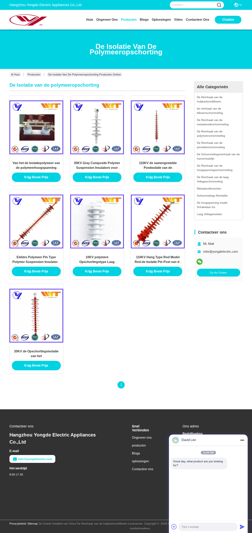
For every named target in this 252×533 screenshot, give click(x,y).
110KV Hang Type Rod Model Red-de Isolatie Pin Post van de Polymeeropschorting (158, 261)
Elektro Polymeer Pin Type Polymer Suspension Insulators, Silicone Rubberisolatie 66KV (36, 261)
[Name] (219, 5)
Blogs (136, 453)
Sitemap (33, 523)
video (178, 19)
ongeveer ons (107, 19)
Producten (34, 74)
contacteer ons (197, 19)
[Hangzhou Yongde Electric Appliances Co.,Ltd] (31, 20)
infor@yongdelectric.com (220, 251)
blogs (144, 19)
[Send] (242, 526)
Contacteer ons (142, 469)
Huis (89, 19)
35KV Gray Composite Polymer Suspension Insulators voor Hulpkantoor (97, 167)
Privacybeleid (17, 523)
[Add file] (174, 526)
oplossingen (161, 19)
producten (129, 19)
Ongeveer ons (142, 437)
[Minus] (242, 440)
